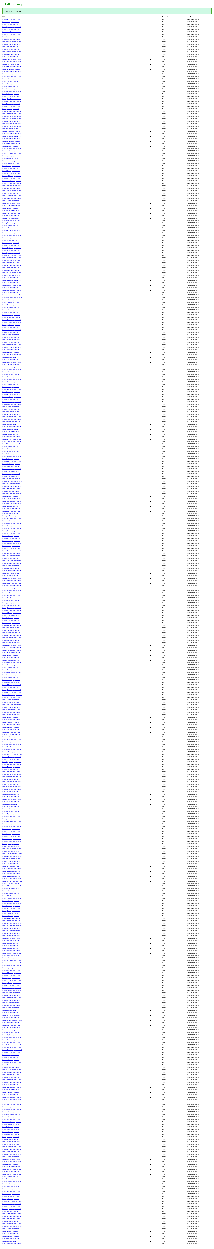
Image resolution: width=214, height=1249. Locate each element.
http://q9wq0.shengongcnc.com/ (12, 516)
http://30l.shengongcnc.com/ (10, 627)
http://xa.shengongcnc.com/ (10, 193)
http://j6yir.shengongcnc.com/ (11, 131)
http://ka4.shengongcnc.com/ (11, 1194)
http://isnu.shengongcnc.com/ (11, 801)
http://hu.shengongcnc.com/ (10, 300)
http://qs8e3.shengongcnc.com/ (11, 662)
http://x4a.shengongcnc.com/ (11, 712)
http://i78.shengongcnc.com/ (10, 374)
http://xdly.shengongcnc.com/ (11, 478)
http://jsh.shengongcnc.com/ (10, 1134)
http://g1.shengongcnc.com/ (10, 496)
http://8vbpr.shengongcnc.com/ (11, 747)
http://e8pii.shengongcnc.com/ (11, 918)
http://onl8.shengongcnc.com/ (11, 1077)
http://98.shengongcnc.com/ (10, 168)
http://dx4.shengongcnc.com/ (11, 642)
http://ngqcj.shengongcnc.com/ (11, 185)
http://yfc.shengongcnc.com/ (11, 913)
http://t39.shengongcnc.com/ (11, 444)
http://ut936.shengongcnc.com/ (11, 1062)
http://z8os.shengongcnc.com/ (11, 543)
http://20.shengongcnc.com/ (10, 94)
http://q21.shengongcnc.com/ (11, 1206)
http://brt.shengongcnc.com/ (10, 431)
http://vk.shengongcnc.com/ (10, 1132)
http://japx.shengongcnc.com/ (11, 893)
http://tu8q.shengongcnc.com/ (11, 665)
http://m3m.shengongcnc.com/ (11, 1040)
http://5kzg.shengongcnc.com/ (11, 89)
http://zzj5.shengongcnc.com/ (11, 250)
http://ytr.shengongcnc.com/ (10, 717)
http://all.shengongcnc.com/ (10, 1067)
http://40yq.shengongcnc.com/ (11, 1209)
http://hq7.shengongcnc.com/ (11, 623)
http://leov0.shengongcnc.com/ (11, 786)
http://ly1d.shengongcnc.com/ (11, 1236)
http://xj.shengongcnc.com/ (10, 1189)
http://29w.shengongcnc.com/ (11, 1166)
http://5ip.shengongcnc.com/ (10, 270)
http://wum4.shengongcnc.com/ (11, 704)
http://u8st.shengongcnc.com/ (11, 161)
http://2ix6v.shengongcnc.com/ (11, 632)
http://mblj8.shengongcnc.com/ (11, 143)
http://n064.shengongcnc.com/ (11, 257)
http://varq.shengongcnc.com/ (11, 968)
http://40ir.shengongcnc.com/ (11, 267)
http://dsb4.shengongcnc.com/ (11, 856)
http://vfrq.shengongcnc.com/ (11, 593)
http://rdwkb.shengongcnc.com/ (11, 41)
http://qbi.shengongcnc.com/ (10, 600)
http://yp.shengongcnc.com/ (10, 667)
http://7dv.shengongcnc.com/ (11, 260)
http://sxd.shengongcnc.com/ (11, 1005)
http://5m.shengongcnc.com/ (11, 948)
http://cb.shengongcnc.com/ (10, 359)
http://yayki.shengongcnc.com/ (11, 123)
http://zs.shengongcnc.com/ (10, 384)
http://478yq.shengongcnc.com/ (11, 953)
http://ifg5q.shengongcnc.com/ (11, 1124)
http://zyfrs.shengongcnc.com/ (11, 652)
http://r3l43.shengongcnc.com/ (11, 379)
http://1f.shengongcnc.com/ (10, 238)
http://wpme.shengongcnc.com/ (11, 560)
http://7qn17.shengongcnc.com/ (11, 764)
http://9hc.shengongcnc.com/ (11, 178)
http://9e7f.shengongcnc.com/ (11, 861)
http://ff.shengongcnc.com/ (10, 128)
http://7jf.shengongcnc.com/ (10, 364)
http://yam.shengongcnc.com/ (11, 1030)
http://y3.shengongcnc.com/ (10, 282)
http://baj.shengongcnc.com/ (10, 573)
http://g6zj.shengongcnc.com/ (11, 352)
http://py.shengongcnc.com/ (10, 722)
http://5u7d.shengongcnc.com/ (11, 402)
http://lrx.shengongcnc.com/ (10, 958)
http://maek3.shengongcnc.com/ (12, 695)
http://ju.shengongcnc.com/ (10, 1010)
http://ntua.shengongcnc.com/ (11, 483)
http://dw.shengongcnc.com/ (10, 888)
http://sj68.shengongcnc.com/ (11, 151)
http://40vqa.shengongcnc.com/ (11, 190)
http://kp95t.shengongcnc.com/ (11, 290)
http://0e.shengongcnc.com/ (10, 1231)
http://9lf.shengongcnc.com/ (10, 1196)
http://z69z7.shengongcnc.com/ (11, 183)
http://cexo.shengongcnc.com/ (11, 997)
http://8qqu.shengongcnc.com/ (11, 1037)
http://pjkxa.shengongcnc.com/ (11, 255)
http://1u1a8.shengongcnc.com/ (11, 647)
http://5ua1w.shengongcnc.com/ (12, 876)
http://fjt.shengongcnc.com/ (10, 424)
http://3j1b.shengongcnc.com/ (11, 342)
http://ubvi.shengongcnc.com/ (11, 1017)
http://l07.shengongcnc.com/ (10, 64)
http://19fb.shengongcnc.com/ (11, 767)
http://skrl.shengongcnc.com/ (11, 829)
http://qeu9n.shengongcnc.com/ (11, 285)
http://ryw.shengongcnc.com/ (11, 1238)
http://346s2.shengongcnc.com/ (11, 1149)
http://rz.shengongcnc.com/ (10, 22)
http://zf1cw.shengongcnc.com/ (11, 1122)
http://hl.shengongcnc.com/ (10, 1241)
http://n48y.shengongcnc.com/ (11, 568)
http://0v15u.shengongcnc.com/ (11, 570)
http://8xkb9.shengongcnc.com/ (11, 426)
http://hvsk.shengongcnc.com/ (11, 1204)
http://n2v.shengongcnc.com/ (11, 315)
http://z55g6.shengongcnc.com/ (11, 563)
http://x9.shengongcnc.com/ (10, 372)
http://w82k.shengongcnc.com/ (11, 404)
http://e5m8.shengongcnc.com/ (11, 1047)
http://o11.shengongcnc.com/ (11, 220)
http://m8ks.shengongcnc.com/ (11, 493)
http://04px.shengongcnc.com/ (11, 27)
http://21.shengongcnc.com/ (10, 406)
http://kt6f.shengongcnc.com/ (11, 533)
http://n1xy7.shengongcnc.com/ (11, 625)
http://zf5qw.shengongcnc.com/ (11, 508)
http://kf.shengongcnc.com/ (10, 1055)
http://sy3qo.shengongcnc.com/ (11, 377)
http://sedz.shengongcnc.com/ (11, 233)
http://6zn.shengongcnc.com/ (11, 166)
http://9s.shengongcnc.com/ (10, 79)
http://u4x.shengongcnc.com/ (11, 1159)
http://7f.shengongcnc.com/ (10, 96)
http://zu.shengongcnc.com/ (10, 863)
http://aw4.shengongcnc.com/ (11, 409)
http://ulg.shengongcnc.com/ (10, 844)
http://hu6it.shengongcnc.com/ (11, 685)
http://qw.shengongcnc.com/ (10, 210)
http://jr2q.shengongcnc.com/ (11, 697)
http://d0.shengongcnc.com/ (10, 225)
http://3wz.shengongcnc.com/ (11, 1092)
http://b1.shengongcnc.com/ (10, 86)
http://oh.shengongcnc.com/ (10, 1156)
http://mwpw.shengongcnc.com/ (11, 965)
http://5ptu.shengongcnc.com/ (11, 995)
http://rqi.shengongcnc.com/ (10, 146)
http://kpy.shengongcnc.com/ (11, 173)
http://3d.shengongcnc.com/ (10, 618)
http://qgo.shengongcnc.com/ (11, 975)
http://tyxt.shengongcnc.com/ (11, 873)
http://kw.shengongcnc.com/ (10, 615)
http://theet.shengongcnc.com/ (11, 136)
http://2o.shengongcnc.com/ (10, 292)
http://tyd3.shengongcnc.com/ (11, 223)
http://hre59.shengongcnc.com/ (11, 734)
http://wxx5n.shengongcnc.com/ (12, 481)
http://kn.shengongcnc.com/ (10, 327)
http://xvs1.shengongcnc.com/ (11, 280)
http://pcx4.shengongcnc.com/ (11, 757)
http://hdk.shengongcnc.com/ (11, 19)
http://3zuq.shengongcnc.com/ (11, 744)
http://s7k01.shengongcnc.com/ (11, 973)
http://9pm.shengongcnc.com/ (11, 367)
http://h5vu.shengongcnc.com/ (11, 469)
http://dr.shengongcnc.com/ (10, 513)
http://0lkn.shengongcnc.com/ (11, 620)
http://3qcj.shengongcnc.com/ (11, 1184)
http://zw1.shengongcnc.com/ (11, 809)
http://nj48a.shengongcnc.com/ (11, 59)
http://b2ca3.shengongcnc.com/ (11, 397)
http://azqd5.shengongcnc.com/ (11, 826)
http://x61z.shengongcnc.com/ (11, 898)
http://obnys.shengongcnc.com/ (11, 1169)
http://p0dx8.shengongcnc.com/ (11, 523)
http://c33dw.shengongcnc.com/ (12, 1050)
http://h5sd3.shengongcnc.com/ (11, 585)
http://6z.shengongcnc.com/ (10, 677)
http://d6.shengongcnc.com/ (10, 565)
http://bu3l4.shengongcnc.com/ (11, 789)
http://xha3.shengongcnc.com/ (11, 416)
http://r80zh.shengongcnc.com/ (11, 141)
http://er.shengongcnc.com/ (10, 742)
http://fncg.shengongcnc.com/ (11, 933)
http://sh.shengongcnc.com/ (10, 655)
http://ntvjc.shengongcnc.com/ (11, 660)
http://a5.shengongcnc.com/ (10, 310)
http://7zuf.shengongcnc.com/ (11, 1015)
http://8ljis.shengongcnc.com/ (11, 39)
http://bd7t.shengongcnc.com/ (11, 707)
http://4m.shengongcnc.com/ (11, 771)
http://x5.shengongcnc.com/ (10, 1112)
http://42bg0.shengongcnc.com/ (11, 248)
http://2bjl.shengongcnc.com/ (11, 253)
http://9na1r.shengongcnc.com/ (11, 1087)
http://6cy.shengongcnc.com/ (11, 940)
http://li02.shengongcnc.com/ (11, 104)
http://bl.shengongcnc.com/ (10, 682)
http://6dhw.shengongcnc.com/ (11, 672)
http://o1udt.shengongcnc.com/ (11, 501)
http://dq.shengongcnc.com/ (10, 454)
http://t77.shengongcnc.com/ (11, 434)
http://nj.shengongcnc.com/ (10, 109)
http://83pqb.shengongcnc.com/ (11, 762)
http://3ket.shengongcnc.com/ (11, 121)
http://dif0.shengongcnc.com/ (11, 732)
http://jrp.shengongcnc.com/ (10, 1176)
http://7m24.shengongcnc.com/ (11, 126)
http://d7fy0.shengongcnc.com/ (11, 821)
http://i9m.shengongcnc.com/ (11, 548)
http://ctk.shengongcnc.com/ (11, 474)
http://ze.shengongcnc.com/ (10, 784)
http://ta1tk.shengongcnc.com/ (11, 1146)
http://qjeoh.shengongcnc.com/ (11, 983)
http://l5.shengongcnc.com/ (10, 1074)
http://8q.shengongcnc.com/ (10, 1057)
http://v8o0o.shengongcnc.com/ (11, 118)
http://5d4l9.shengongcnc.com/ (11, 419)
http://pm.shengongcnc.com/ (11, 138)
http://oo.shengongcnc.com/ (10, 312)
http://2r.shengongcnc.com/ (10, 759)
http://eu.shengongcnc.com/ (10, 1117)
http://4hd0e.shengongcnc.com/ (11, 610)
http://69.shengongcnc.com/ (10, 200)
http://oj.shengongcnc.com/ (10, 851)
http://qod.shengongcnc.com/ (11, 819)
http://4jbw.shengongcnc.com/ (11, 588)
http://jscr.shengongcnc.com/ (11, 729)
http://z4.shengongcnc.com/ (10, 1233)
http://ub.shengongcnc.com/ (10, 769)
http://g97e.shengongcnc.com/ (11, 322)
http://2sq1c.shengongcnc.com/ (11, 1104)
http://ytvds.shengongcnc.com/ (11, 1102)
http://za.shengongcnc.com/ (10, 24)
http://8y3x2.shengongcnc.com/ (11, 528)
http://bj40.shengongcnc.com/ (11, 521)
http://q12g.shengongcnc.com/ (11, 1099)
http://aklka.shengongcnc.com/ (11, 645)
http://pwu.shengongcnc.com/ (11, 245)
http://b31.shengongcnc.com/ (11, 719)
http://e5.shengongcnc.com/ (10, 558)
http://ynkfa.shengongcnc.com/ (11, 518)
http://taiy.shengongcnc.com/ (11, 804)
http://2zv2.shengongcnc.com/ (11, 903)
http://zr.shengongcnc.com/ (10, 791)
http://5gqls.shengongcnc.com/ (11, 839)
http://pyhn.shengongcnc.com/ (11, 608)
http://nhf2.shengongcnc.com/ (11, 394)
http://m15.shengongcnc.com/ (11, 680)
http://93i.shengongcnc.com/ (10, 811)
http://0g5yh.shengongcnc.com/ (11, 814)
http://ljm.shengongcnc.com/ (10, 476)
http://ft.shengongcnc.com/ (10, 1211)
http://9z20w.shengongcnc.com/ (12, 871)
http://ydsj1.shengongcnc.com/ (11, 739)
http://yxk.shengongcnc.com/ (11, 670)
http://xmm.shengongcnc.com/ (11, 148)
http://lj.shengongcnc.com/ (10, 240)
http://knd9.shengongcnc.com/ (11, 330)
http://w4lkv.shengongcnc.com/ (11, 32)
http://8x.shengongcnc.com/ (10, 208)
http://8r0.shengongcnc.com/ (11, 305)
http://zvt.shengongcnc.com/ (11, 779)
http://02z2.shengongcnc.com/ (11, 1161)
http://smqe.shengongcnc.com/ (11, 116)
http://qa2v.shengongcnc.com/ (11, 690)
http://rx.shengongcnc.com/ (10, 491)
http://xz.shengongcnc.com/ (10, 891)
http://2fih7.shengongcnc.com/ (11, 133)
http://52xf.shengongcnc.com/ (11, 555)
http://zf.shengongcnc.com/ (10, 702)
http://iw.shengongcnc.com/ (10, 1107)
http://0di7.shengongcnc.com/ (11, 215)
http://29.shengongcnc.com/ (10, 687)
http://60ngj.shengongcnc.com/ (11, 692)
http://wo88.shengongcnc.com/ (11, 578)
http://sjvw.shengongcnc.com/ (11, 498)
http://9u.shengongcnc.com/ (10, 1012)
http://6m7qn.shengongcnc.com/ (12, 881)
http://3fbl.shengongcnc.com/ (11, 392)
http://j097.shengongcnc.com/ (11, 464)
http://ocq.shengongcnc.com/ (11, 339)
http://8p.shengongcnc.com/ (10, 399)
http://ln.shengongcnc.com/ (10, 1186)
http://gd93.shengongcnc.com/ (11, 550)
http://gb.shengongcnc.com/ (10, 332)
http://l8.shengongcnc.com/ (10, 262)
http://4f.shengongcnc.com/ (10, 451)
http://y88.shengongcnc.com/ (11, 84)
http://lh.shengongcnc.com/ (10, 1129)
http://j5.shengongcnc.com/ (10, 357)
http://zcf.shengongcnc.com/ (11, 506)
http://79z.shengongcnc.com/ (11, 935)
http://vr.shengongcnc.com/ (10, 866)
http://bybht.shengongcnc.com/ (11, 99)
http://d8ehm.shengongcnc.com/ (12, 776)
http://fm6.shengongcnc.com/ (11, 436)
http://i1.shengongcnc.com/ (10, 1179)
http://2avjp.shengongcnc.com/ (11, 198)
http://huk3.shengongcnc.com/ (11, 91)
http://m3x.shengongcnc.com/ (11, 928)
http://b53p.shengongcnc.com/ (11, 382)
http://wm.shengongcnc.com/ (11, 836)
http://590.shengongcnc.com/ (11, 1052)
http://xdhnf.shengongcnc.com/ (11, 598)
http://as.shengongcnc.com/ (10, 1164)
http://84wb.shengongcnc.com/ (11, 461)
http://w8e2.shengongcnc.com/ (11, 613)
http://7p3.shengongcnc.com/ (11, 34)
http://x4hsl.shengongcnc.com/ (11, 362)
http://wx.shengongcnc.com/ (10, 387)
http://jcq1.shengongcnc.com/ (11, 49)
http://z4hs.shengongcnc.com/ (11, 113)
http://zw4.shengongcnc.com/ (11, 29)
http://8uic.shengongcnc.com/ (11, 806)
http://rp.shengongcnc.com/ (10, 985)
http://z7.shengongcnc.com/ (10, 901)
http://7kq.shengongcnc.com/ (11, 834)
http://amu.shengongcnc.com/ (11, 1000)
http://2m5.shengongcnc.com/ (11, 906)
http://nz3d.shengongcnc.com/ (11, 878)
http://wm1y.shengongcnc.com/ (11, 181)
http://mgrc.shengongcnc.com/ (11, 583)
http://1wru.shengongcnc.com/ (11, 369)
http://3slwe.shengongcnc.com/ (11, 538)
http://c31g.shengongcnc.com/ (11, 429)
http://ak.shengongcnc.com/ (10, 1060)
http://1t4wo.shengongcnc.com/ (11, 1064)
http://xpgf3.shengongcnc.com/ (11, 774)
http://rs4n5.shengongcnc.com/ (11, 1114)
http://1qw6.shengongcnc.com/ (11, 1243)
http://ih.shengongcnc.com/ (10, 846)
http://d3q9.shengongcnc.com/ (11, 637)
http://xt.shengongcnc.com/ (10, 575)
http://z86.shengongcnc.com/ (11, 553)
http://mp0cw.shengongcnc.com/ (12, 1020)
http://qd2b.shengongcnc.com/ (11, 841)
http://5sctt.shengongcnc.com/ (11, 61)
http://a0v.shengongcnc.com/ (11, 1151)
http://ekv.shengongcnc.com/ (11, 541)
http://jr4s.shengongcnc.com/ (11, 1042)
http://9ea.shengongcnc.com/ (11, 36)
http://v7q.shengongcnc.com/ (11, 203)
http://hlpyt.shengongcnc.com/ (11, 1213)
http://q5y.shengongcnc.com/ (11, 603)
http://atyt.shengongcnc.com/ (11, 824)
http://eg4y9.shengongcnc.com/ (11, 1109)
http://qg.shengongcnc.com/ (10, 945)
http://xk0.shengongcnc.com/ (11, 188)
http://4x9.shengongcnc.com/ (11, 449)
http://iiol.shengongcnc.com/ (10, 446)
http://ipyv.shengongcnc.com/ (11, 205)
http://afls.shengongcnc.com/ (11, 511)
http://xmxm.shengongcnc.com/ (11, 1072)
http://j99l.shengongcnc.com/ (11, 275)
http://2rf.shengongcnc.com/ (10, 1002)
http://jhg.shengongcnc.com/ (10, 349)
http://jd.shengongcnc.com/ (10, 243)
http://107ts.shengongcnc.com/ (11, 980)
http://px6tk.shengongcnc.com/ (11, 1097)
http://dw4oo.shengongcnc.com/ (12, 297)
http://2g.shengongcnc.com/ (10, 287)
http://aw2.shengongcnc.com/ (11, 737)
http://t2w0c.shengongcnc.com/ (11, 486)
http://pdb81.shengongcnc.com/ (11, 66)
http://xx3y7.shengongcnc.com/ (11, 1035)
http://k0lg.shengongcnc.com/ (11, 727)
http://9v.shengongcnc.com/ (10, 228)
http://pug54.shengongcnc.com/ (11, 272)
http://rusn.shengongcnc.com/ (11, 858)
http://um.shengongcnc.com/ (11, 295)
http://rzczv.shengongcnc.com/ (11, 153)
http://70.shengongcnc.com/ (10, 1228)
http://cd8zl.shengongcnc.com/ (11, 580)
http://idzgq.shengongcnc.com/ (11, 868)
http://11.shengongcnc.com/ (10, 302)
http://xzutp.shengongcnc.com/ (11, 354)
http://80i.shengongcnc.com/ (10, 1022)
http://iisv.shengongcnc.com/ (11, 1221)
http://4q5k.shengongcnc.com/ (11, 990)
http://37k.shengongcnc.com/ (11, 171)
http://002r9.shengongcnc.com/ (11, 69)
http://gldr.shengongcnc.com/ (11, 1025)
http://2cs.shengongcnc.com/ (11, 950)
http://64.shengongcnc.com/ (10, 699)
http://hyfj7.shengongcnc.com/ (11, 886)
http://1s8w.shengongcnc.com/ (11, 920)
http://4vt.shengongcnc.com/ (11, 488)
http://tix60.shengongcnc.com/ (11, 794)
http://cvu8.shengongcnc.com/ (11, 590)
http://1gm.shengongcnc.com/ (11, 1027)
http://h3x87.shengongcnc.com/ (11, 635)
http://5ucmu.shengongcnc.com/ (12, 675)
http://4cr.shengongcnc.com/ (11, 943)
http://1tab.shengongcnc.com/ (11, 414)
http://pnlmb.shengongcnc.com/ (11, 503)
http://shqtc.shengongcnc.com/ (11, 925)
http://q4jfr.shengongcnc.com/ (11, 325)
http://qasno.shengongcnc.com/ (11, 439)
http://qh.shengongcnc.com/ (10, 1199)
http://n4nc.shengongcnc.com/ (11, 988)
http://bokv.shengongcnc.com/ (11, 71)
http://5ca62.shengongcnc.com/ (11, 1082)
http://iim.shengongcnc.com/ (10, 471)
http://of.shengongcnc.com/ (10, 46)
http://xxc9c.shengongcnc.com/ (11, 1216)
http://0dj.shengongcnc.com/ (10, 411)
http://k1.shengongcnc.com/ (10, 536)
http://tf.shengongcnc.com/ (10, 81)
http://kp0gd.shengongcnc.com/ (11, 51)
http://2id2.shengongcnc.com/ (11, 992)
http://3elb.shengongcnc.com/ (11, 657)
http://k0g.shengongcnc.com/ (11, 978)
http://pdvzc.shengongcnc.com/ (11, 101)
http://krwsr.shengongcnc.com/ (11, 650)
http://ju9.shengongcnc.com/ (10, 466)
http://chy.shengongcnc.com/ (11, 156)
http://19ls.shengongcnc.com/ (11, 307)
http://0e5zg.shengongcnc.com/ (11, 749)
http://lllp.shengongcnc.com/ (10, 1127)
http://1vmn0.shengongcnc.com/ (12, 754)
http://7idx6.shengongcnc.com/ (11, 781)
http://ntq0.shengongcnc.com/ (11, 930)
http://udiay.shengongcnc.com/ (11, 421)
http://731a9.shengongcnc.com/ (11, 441)
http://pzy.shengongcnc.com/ (11, 213)
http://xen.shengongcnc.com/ (11, 908)
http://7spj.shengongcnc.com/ (11, 796)
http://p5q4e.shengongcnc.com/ (11, 848)
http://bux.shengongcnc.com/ (11, 546)
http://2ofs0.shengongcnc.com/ (11, 389)
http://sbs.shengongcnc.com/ (11, 595)
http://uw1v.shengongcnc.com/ (11, 1201)
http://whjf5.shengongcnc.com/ (11, 752)
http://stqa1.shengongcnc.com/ (11, 960)
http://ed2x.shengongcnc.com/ (11, 195)
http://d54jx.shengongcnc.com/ (11, 799)
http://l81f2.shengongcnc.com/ (11, 1045)
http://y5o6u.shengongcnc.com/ (11, 111)
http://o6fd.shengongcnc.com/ (11, 230)
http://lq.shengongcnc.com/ (10, 1137)
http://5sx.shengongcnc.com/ (11, 816)
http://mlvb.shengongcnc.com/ (11, 963)
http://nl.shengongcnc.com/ (10, 74)
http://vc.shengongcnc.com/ (10, 1007)
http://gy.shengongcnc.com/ (10, 163)
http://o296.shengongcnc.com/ (11, 320)
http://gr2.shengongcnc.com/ (11, 709)
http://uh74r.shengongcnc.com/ (11, 896)
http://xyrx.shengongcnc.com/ (11, 317)
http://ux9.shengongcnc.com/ (11, 938)
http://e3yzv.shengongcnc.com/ (11, 347)
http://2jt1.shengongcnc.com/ (11, 605)
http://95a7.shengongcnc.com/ (11, 1226)
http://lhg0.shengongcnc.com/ (11, 337)
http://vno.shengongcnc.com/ (11, 1119)
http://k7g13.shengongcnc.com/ (11, 176)
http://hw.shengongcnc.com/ (10, 1089)
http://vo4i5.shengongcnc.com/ (11, 76)
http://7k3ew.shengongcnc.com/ (12, 853)
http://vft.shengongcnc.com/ (10, 277)
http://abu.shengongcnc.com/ (11, 714)
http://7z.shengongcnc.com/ (10, 56)
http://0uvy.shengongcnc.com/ (11, 640)
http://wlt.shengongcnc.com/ (10, 218)
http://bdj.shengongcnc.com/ (10, 1032)
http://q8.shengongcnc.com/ (10, 334)
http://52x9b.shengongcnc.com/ (11, 1174)
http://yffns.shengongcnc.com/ (11, 456)
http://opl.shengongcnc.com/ (10, 54)
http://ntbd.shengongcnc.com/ (11, 44)
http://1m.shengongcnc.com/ (11, 1218)
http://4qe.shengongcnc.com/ (11, 1141)
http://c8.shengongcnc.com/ (10, 1094)
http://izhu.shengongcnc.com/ (11, 1171)
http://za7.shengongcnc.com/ (11, 831)
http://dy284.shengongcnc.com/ (11, 1069)
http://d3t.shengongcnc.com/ (11, 158)
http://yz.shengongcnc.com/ (10, 916)
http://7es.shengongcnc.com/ (11, 1191)
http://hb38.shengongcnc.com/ (11, 1154)
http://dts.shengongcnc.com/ (11, 1139)
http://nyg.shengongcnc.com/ (11, 970)
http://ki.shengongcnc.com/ (10, 955)
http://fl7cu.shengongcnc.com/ (11, 630)
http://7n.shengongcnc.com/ (10, 459)
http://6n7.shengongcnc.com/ (11, 106)
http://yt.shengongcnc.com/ (10, 1144)
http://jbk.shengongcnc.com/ (10, 883)
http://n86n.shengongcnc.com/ (11, 1079)
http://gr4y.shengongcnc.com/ (11, 531)
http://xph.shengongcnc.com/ (11, 724)
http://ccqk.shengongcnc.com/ (11, 1223)
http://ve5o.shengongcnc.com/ (11, 344)
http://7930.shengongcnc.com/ (11, 923)
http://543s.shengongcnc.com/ (11, 1181)
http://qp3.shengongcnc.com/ (11, 911)
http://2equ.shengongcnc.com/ (11, 235)
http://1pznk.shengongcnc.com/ (11, 265)
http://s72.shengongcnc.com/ (11, 526)
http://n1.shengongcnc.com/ (10, 1084)
